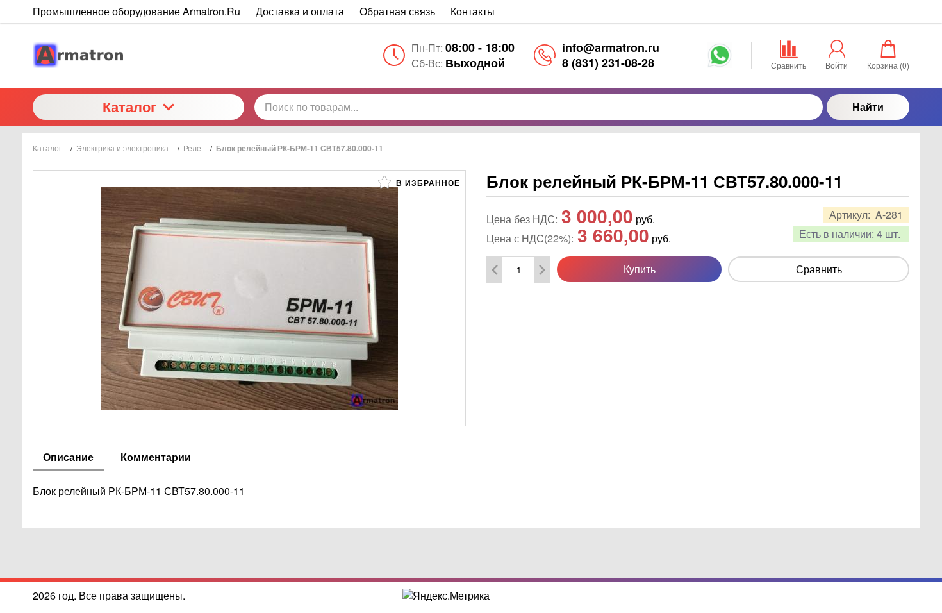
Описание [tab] (68, 456)
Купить (640, 269)
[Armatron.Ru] (138, 55)
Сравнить (819, 269)
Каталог (129, 106)
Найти (868, 106)
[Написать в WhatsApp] (719, 59)
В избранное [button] (426, 183)
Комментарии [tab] (155, 456)
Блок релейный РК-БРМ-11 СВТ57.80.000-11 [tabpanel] (139, 490)
